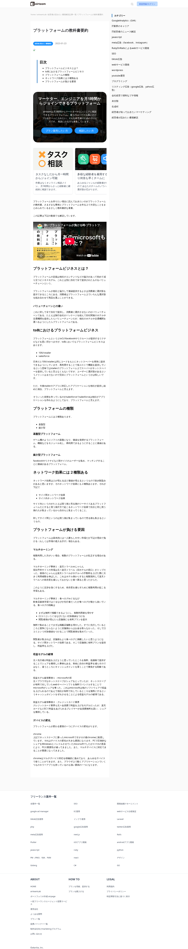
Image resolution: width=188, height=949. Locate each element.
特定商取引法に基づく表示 (118, 896)
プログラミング (119, 81)
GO (118, 865)
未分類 (115, 100)
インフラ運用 (79, 819)
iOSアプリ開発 (80, 842)
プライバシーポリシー (116, 891)
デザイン (121, 857)
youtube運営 (118, 75)
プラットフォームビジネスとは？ (61, 68)
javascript (117, 37)
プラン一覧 (35, 919)
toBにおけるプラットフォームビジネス (64, 71)
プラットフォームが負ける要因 (60, 81)
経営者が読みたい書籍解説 (125, 117)
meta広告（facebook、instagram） (130, 42)
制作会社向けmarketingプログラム (45, 929)
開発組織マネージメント (127, 803)
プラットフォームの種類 (57, 74)
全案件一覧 (35, 803)
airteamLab (35, 891)
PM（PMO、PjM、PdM (40, 857)
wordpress (117, 70)
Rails (119, 834)
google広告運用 (81, 826)
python (120, 850)
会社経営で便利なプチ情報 (125, 95)
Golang (33, 865)
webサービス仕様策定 (126, 811)
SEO (114, 53)
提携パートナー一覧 (39, 924)
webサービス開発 (120, 64)
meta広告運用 (36, 834)
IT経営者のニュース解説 (124, 31)
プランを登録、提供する (79, 886)
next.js (77, 834)
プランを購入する (76, 891)
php (32, 826)
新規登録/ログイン (147, 4)
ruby (76, 850)
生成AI (115, 106)
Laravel (120, 819)
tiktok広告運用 (36, 819)
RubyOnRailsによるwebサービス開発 (130, 48)
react (76, 857)
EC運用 (77, 811)
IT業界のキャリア (120, 26)
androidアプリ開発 (125, 842)
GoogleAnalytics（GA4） (124, 20)
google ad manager (39, 811)
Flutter (33, 842)
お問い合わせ (36, 933)
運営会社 (34, 909)
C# (75, 865)
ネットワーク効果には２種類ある (61, 78)
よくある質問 (36, 914)
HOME (33, 886)
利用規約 (110, 886)
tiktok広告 (117, 59)
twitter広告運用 (124, 826)
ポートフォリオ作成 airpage (42, 896)
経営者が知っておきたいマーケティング (131, 111)
